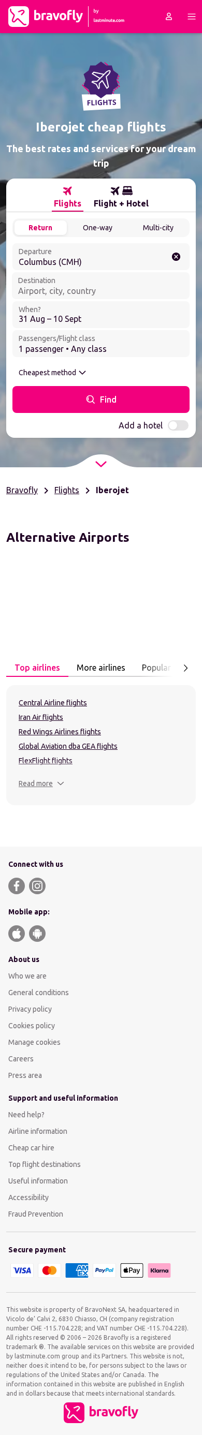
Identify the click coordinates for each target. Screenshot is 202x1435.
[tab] (67, 197)
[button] (41, 783)
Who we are (27, 976)
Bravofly (22, 490)
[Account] (168, 16)
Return (40, 228)
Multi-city (158, 228)
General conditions (38, 992)
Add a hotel (141, 425)
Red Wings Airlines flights (60, 732)
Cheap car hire (31, 1148)
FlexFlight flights (46, 761)
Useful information (38, 1181)
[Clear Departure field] (176, 256)
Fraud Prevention (35, 1214)
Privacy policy (30, 1009)
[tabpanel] (101, 745)
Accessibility (28, 1197)
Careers (21, 1059)
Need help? (26, 1115)
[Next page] (185, 668)
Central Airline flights (53, 703)
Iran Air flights (41, 717)
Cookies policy (31, 1026)
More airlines (101, 667)
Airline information (37, 1131)
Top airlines (37, 667)
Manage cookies (34, 1042)
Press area (25, 1075)
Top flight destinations (44, 1164)
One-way (97, 228)
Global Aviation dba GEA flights (68, 746)
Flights (66, 490)
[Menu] (191, 16)
